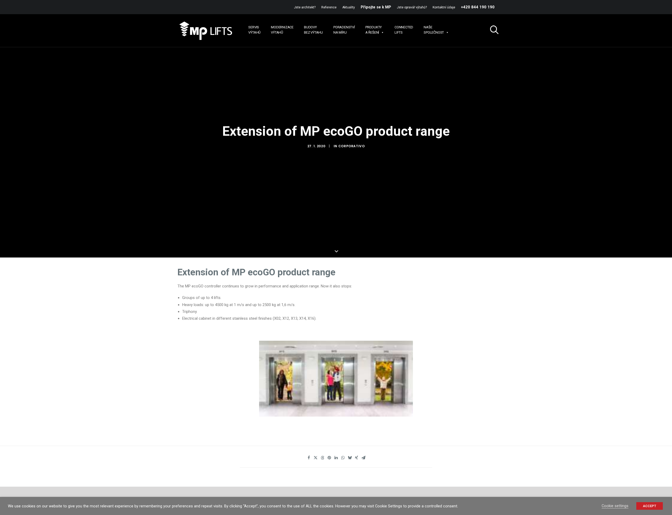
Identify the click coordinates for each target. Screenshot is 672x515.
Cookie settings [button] (615, 505)
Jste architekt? (305, 7)
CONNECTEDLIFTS (404, 29)
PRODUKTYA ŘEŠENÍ (373, 29)
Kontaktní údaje (444, 7)
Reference (329, 7)
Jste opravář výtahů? (412, 7)
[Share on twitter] (315, 458)
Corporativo (351, 146)
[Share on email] (363, 458)
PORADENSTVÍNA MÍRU (344, 29)
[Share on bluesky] (349, 458)
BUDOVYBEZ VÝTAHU (313, 29)
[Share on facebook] (309, 458)
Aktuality (348, 7)
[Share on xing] (356, 458)
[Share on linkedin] (336, 458)
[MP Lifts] (205, 31)
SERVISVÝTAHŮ (254, 29)
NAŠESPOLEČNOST (434, 29)
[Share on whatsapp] (343, 458)
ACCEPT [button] (649, 506)
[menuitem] (306, 7)
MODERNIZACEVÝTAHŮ (282, 29)
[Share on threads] (322, 458)
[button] (492, 30)
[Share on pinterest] (329, 458)
